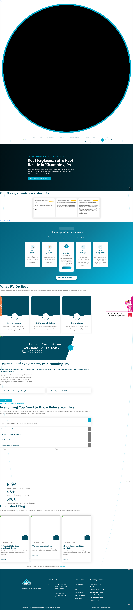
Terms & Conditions (105, 607)
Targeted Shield (51, 137)
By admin (5, 542)
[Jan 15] (45, 527)
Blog (94, 137)
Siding (76, 590)
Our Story (5, 400)
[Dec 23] (76, 527)
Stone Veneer (79, 598)
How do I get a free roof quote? (11, 420)
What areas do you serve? (9, 440)
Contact (96, 141)
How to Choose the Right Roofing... (73, 547)
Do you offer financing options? (11, 434)
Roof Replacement (14, 323)
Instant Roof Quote (74, 137)
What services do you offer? (10, 445)
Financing (88, 141)
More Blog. (62, 567)
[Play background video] (130, 188)
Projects (87, 137)
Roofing (77, 587)
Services (61, 137)
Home (34, 137)
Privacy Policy (95, 607)
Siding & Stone (77, 323)
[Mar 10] (14, 527)
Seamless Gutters (80, 595)
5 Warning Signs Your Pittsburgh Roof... (10, 547)
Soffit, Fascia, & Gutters (45, 323)
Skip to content (4, 1)
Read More (4, 559)
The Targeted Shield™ (81, 584)
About (41, 137)
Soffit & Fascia (79, 592)
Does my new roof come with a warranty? (14, 429)
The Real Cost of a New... (42, 546)
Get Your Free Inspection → (66, 277)
